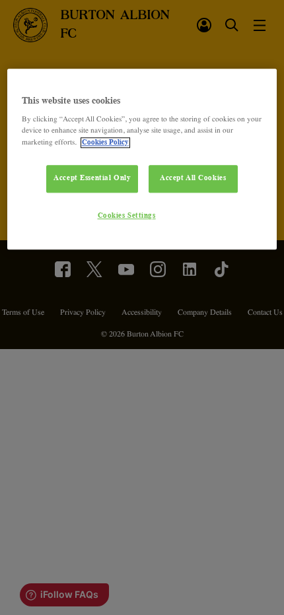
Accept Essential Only (92, 178)
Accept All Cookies (193, 178)
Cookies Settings (127, 216)
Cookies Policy (105, 142)
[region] (142, 159)
